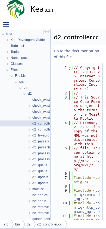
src (6, 224)
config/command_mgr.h (87, 194)
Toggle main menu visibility (7, 24)
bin (17, 224)
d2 (28, 224)
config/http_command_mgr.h (87, 207)
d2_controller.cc (49, 224)
